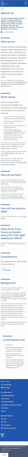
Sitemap (3, 411)
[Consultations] (7, 270)
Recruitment (7, 425)
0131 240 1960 (7, 384)
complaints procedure (16, 243)
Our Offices (8, 151)
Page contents (9, 32)
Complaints (4, 408)
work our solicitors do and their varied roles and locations (14, 82)
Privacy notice (5, 398)
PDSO (5, 422)
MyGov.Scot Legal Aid (9, 428)
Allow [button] (4, 455)
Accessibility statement (7, 395)
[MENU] (25, 3)
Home (2, 9)
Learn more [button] (6, 450)
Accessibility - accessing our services (11, 405)
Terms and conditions (7, 401)
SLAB (4, 419)
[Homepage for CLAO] (4, 3)
